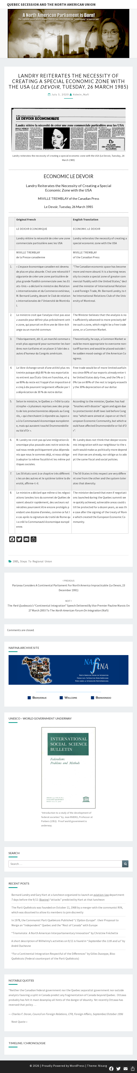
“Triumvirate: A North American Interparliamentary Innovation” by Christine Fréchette (64, 933)
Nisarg (102, 1065)
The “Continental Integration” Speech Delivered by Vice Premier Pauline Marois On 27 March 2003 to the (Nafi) (68, 605)
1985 (15, 561)
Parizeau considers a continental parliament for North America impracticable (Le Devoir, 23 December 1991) (68, 585)
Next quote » (19, 1021)
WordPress (77, 1065)
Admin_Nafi (81, 94)
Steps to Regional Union (36, 561)
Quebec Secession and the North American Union (51, 4)
